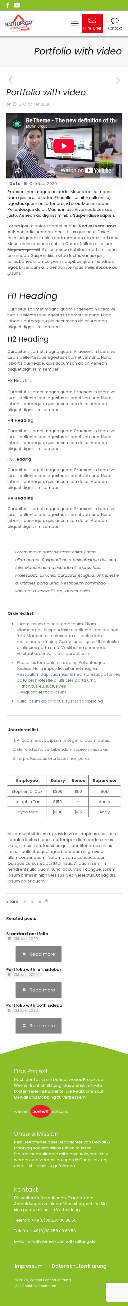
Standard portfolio (27, 934)
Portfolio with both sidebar (35, 1005)
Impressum (29, 1266)
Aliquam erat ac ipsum (43, 692)
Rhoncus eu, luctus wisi (43, 686)
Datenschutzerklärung (79, 1266)
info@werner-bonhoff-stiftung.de (62, 1241)
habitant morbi (85, 250)
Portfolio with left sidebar (34, 969)
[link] (41, 1111)
